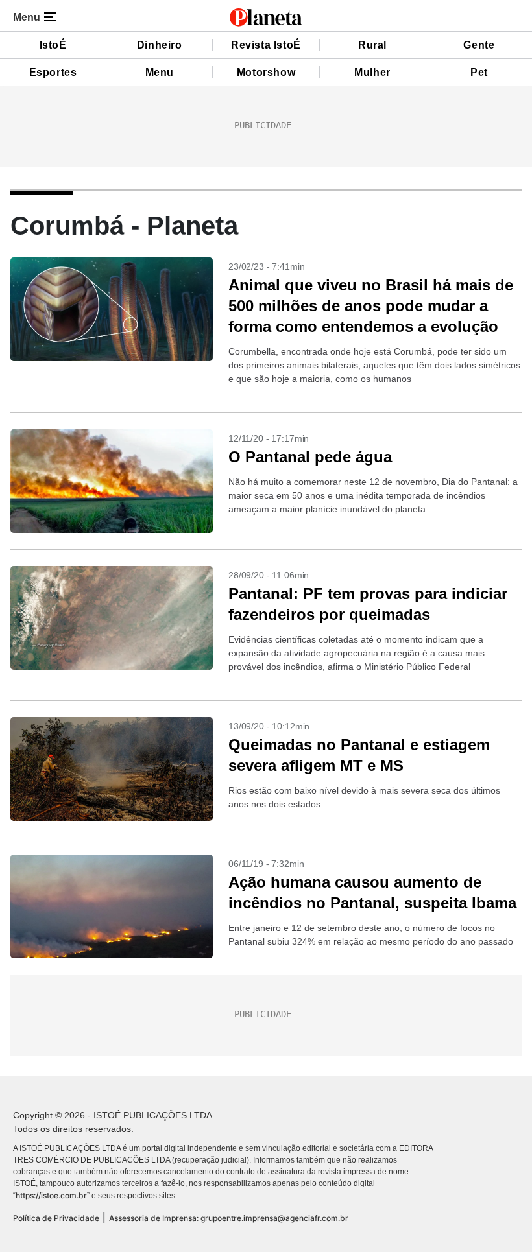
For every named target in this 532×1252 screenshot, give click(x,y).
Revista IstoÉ (266, 45)
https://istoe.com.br (51, 1195)
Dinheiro (159, 45)
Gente (478, 45)
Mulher (372, 72)
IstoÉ (53, 45)
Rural (372, 45)
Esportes (53, 72)
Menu (159, 72)
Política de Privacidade (56, 1218)
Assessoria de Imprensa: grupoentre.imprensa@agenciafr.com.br (228, 1218)
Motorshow (266, 72)
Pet (479, 72)
